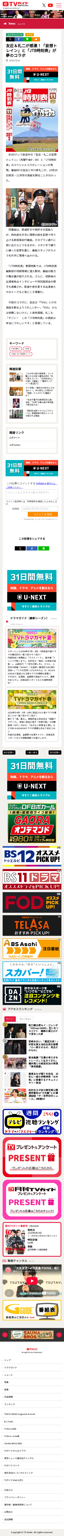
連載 (6, 1389)
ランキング (9, 1404)
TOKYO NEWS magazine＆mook (19, 1414)
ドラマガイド (10, 1367)
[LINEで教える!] (27, 39)
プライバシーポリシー (15, 1497)
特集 (6, 1382)
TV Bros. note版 (11, 1436)
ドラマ (29, 34)
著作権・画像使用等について (18, 1504)
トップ (7, 1360)
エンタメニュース (15, 34)
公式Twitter (15, 444)
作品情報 (8, 1396)
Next (59, 1334)
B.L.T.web (8, 1421)
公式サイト (14, 437)
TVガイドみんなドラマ (15, 1450)
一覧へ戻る (32, 752)
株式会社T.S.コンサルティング (18, 1472)
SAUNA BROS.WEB (13, 1443)
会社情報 (8, 1519)
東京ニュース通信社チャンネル (19, 1458)
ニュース (8, 1374)
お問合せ (8, 1511)
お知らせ (8, 1490)
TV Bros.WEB (10, 1428)
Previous (4, 1334)
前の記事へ (9, 752)
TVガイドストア (11, 1465)
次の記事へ (55, 752)
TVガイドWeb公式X (13, 1480)
